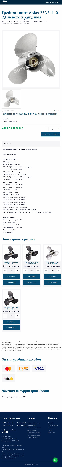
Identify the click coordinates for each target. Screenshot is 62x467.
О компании (52, 428)
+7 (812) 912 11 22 (21, 423)
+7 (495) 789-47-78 (7, 423)
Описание (7, 144)
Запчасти (16, 21)
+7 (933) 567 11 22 (21, 425)
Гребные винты (26, 21)
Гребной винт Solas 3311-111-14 (11, 263)
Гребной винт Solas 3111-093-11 (11, 308)
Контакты (51, 433)
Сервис (50, 430)
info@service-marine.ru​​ (9, 430)
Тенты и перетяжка (34, 435)
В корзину (11, 276)
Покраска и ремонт (34, 433)
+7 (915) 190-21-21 (7, 425)
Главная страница (7, 21)
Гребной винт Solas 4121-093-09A (52, 263)
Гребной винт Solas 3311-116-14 (31, 263)
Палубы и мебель (33, 437)
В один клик (11, 282)
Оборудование (53, 425)
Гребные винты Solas (39, 21)
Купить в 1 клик (50, 134)
